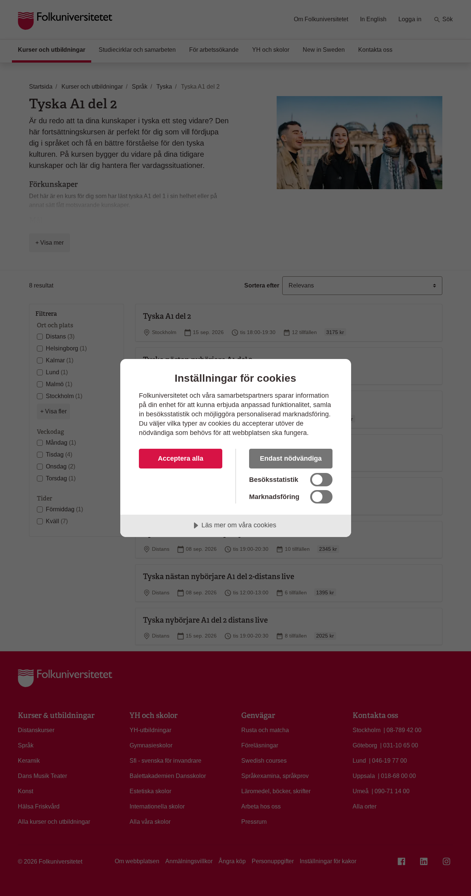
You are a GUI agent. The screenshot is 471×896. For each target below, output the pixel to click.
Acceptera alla (180, 458)
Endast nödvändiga (291, 458)
